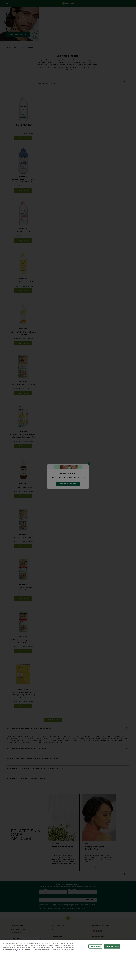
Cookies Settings (95, 946)
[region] (68, 946)
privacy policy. (14, 951)
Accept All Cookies (112, 946)
